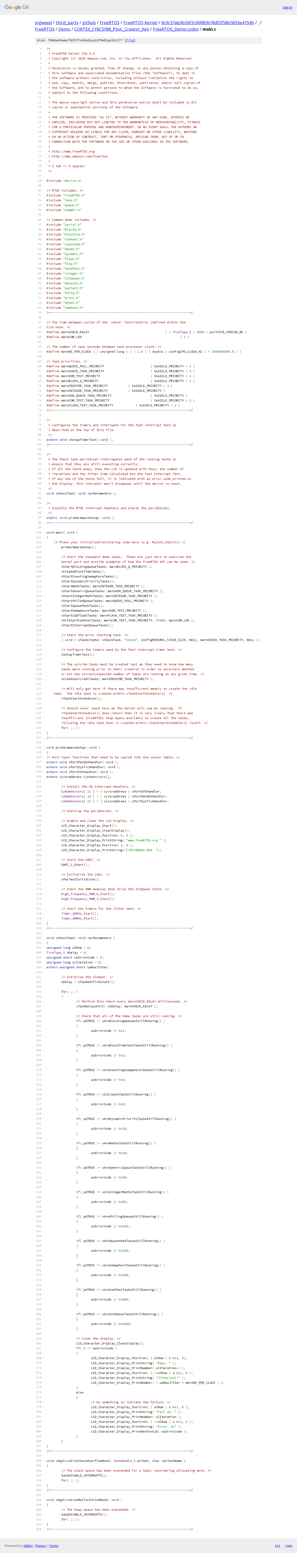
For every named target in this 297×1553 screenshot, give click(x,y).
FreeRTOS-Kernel (140, 22)
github (89, 22)
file (130, 40)
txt (277, 1545)
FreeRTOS (109, 22)
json (288, 1545)
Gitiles (27, 1545)
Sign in (287, 7)
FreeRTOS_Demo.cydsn (176, 29)
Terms (53, 1545)
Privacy (40, 1545)
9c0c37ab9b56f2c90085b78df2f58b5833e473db (207, 22)
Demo (64, 29)
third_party (67, 22)
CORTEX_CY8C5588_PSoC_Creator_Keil (111, 29)
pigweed (43, 22)
